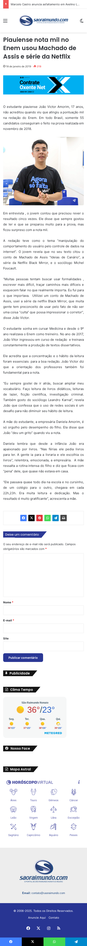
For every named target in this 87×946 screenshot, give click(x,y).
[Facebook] (23, 518)
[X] (31, 518)
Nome (8, 602)
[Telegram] (55, 518)
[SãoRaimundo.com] (43, 21)
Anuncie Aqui (37, 917)
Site (6, 638)
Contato (54, 917)
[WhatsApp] (47, 518)
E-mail (8, 620)
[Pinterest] (39, 518)
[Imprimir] (63, 518)
